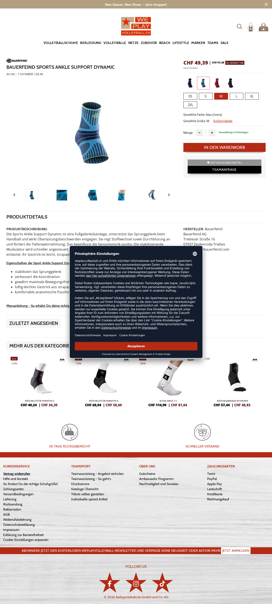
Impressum (11, 530)
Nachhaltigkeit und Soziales (158, 484)
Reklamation (12, 509)
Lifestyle (181, 43)
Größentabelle (222, 121)
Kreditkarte (214, 494)
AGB (6, 514)
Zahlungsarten (13, 489)
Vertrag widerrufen (16, 474)
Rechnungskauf (218, 499)
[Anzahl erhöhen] (212, 133)
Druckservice (80, 484)
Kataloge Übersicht (84, 489)
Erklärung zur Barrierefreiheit (23, 535)
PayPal (212, 479)
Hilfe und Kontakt (15, 479)
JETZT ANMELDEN (235, 551)
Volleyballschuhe (61, 43)
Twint (211, 474)
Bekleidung (90, 43)
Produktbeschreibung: (27, 229)
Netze (133, 43)
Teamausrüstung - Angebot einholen (97, 474)
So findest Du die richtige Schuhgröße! (30, 484)
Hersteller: (193, 229)
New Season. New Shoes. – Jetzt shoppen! (136, 5)
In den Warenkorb (224, 147)
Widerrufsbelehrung (17, 520)
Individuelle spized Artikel (89, 499)
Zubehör (149, 43)
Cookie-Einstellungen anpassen (25, 540)
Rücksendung (12, 504)
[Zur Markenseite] (17, 61)
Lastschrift (214, 489)
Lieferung (9, 499)
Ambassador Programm (156, 479)
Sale (225, 43)
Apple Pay (214, 484)
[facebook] (109, 582)
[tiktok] (162, 582)
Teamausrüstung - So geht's (91, 479)
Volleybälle (114, 43)
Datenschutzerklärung (19, 525)
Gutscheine (147, 474)
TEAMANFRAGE (224, 170)
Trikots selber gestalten (87, 494)
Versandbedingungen (18, 494)
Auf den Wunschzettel (226, 162)
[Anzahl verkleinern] (199, 133)
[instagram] (136, 582)
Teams (212, 43)
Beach (164, 43)
